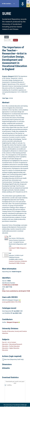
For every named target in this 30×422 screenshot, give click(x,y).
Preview (22, 263)
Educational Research (15, 344)
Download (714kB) (14, 248)
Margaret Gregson (12, 322)
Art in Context (12, 342)
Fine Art (4, 342)
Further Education (14, 346)
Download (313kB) (14, 263)
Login (6, 37)
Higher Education (14, 348)
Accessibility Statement (15, 418)
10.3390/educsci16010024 (10, 285)
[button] (3, 359)
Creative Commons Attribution (18, 261)
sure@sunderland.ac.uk (17, 410)
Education (5, 344)
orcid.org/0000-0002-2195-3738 (11, 302)
